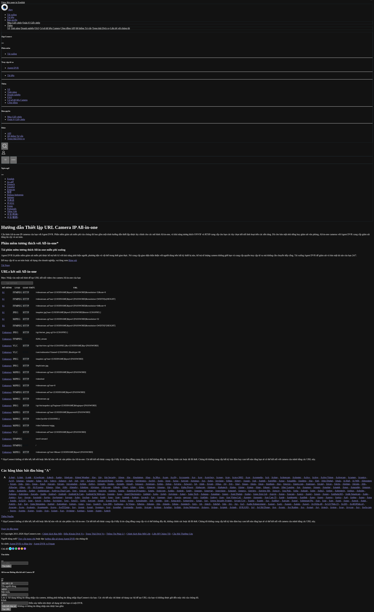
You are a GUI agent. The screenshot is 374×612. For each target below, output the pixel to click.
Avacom (12, 507)
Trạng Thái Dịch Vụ (95, 534)
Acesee (219, 477)
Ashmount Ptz (306, 500)
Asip (324, 500)
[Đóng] (2, 43)
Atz (236, 504)
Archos (47, 500)
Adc (46, 481)
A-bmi (12, 477)
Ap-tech (144, 497)
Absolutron (138, 477)
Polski (10, 206)
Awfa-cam (367, 507)
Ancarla (34, 494)
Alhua (22, 487)
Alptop (250, 487)
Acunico (362, 477)
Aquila (13, 500)
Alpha (176, 487)
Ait (195, 484)
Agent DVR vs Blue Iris (20, 543)
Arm (166, 500)
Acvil (11, 481)
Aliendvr (73, 487)
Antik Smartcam (352, 494)
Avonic (281, 507)
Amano (316, 487)
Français (11, 189)
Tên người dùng (8, 586)
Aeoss (175, 481)
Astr (26, 504)
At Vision (130, 504)
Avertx (139, 507)
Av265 (344, 504)
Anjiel (163, 494)
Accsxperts (184, 477)
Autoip (297, 504)
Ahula (338, 481)
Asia (317, 500)
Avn (274, 507)
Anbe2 (320, 490)
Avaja (21, 507)
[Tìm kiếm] (4, 146)
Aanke (59, 477)
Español (11, 187)
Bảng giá (73, 260)
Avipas (214, 507)
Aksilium (270, 484)
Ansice (300, 494)
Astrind (50, 504)
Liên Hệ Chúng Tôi (161, 534)
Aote (117, 497)
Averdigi (117, 507)
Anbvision (23, 494)
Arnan (199, 500)
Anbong (12, 494)
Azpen (98, 510)
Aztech (107, 510)
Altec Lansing (287, 487)
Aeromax (195, 481)
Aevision (219, 481)
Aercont (184, 481)
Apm (221, 497)
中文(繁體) (12, 217)
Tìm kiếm (6, 566)
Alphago (211, 487)
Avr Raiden (293, 507)
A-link (20, 477)
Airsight (120, 484)
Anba (295, 490)
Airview (177, 484)
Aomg (95, 497)
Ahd (317, 481)
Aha (310, 481)
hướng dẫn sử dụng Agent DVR (60, 539)
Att (200, 504)
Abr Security (110, 477)
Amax (345, 487)
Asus (88, 504)
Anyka (47, 497)
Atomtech (185, 504)
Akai (237, 484)
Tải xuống (12, 14)
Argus (130, 500)
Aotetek (125, 497)
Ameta (151, 490)
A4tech (50, 477)
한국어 (10, 203)
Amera (121, 490)
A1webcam (39, 477)
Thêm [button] (10, 25)
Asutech (97, 504)
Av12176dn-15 (332, 504)
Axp (62, 510)
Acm (227, 477)
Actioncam (285, 477)
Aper (169, 497)
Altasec (266, 487)
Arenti (100, 500)
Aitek (201, 484)
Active (315, 477)
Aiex (27, 484)
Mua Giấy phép (14, 22)
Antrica (12, 497)
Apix (195, 497)
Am (298, 487)
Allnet (125, 487)
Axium (54, 510)
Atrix (194, 504)
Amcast (82, 490)
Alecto (337, 484)
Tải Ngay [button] (5, 265)
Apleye (213, 497)
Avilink (177, 507)
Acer (200, 477)
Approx (329, 497)
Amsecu (242, 490)
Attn (224, 504)
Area (66, 500)
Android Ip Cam (76, 494)
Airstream (150, 484)
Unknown (7, 332)
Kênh (3, 600)
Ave (74, 507)
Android (62, 494)
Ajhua (218, 484)
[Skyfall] (16, 548)
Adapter (29, 481)
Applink (303, 497)
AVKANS (244, 507)
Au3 (242, 504)
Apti (346, 497)
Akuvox (287, 484)
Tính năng (15, 28)
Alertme (346, 484)
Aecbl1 (151, 481)
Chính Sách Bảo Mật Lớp (138, 534)
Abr (100, 477)
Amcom (92, 490)
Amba (11, 490)
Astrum (72, 504)
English (10, 179)
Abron (121, 477)
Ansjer (308, 494)
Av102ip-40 (316, 504)
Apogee (247, 497)
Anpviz (272, 494)
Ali (28, 487)
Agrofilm (272, 481)
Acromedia (257, 477)
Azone (90, 510)
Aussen (287, 504)
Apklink (204, 497)
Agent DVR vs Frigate (44, 543)
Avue (341, 507)
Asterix (12, 504)
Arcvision (57, 500)
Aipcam (51, 484)
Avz (358, 507)
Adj (70, 481)
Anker (183, 494)
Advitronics (140, 481)
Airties (160, 484)
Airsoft (129, 484)
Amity (189, 490)
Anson (317, 494)
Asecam (285, 500)
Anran (281, 494)
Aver (108, 507)
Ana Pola (286, 490)
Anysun (68, 497)
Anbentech (340, 490)
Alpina (233, 487)
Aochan (85, 497)
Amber (32, 490)
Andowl (52, 494)
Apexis (177, 497)
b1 (3, 292)
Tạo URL (6, 609)
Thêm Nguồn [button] (7, 516)
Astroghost (62, 504)
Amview (252, 490)
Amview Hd (264, 490)
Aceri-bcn (209, 477)
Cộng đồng (65, 28)
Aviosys (205, 507)
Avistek (233, 507)
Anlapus (204, 494)
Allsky (133, 487)
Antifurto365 (337, 494)
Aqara (361, 497)
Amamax (306, 487)
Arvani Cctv (239, 500)
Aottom (135, 497)
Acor (247, 477)
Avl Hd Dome (263, 507)
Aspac (346, 500)
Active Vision (327, 477)
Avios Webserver (191, 507)
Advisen (129, 481)
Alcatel (320, 484)
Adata (38, 481)
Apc (153, 497)
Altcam (275, 487)
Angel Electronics (132, 494)
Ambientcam (43, 490)
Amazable (355, 487)
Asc (267, 500)
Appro (320, 497)
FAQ (36, 28)
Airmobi (101, 484)
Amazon (366, 487)
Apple (281, 497)
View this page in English (13, 2)
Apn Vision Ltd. (233, 497)
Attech (207, 504)
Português (11, 209)
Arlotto (158, 500)
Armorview (188, 500)
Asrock (355, 500)
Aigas (34, 484)
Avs (302, 507)
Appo (312, 497)
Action (274, 477)
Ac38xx (156, 477)
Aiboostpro (366, 481)
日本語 (10, 200)
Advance (91, 481)
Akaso (245, 484)
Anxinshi (37, 497)
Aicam (13, 484)
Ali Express (38, 487)
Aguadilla (291, 481)
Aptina (353, 497)
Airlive (91, 484)
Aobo (77, 497)
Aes (203, 481)
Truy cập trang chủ (27, 539)
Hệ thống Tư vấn (84, 28)
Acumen (352, 477)
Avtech (324, 507)
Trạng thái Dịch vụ (101, 28)
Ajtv (231, 484)
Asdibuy (275, 500)
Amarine (326, 487)
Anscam (290, 494)
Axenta (21, 510)
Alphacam (200, 487)
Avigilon (168, 507)
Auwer (305, 504)
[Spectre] (10, 548)
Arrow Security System (221, 500)
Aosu (110, 497)
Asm (331, 500)
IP (2, 580)
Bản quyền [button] (12, 20)
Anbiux (350, 490)
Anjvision (172, 494)
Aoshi (102, 497)
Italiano (10, 197)
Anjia (155, 494)
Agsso (281, 481)
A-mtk (28, 477)
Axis (46, 510)
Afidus (229, 481)
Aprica (338, 497)
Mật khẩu (5, 592)
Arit (151, 500)
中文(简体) (12, 214)
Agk (254, 481)
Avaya (53, 507)
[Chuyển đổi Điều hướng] (13, 160)
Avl (252, 507)
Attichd (216, 504)
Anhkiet (146, 494)
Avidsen (157, 507)
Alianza (49, 487)
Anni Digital (236, 494)
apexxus (187, 497)
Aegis (160, 481)
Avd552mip (64, 507)
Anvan (27, 497)
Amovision (220, 490)
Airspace (139, 484)
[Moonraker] (13, 548)
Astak (363, 500)
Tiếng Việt (12, 211)
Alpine (241, 487)
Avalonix (30, 507)
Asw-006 (107, 504)
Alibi (64, 487)
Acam (165, 477)
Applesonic (292, 497)
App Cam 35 (270, 497)
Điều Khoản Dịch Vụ (74, 534)
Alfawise (13, 487)
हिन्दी (9, 192)
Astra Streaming (37, 504)
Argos (122, 500)
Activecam (341, 477)
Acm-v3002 (237, 477)
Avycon (349, 507)
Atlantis (166, 504)
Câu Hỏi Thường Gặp (182, 534)
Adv (82, 481)
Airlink (82, 484)
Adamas (20, 481)
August (271, 504)
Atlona (175, 504)
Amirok (180, 490)
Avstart (310, 507)
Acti (267, 477)
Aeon (167, 481)
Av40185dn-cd (356, 504)
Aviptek (223, 507)
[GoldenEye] (22, 548)
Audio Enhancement (255, 504)
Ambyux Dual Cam (61, 490)
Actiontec (296, 477)
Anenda (110, 494)
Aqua (369, 497)
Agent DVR (13, 68)
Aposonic (257, 497)
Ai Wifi (355, 481)
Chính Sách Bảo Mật (52, 534)
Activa (307, 477)
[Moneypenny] (19, 548)
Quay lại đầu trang (9, 529)
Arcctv (38, 500)
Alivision (94, 487)
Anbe (312, 490)
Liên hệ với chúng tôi (120, 28)
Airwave (188, 484)
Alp (168, 487)
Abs (128, 477)
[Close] (2, 578)
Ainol (42, 484)
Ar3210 (22, 500)
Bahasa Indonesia (15, 195)
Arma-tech (176, 500)
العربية (10, 181)
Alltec (141, 487)
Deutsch (11, 184)
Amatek (336, 487)
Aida (20, 484)
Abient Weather (82, 477)
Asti (19, 504)
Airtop (168, 484)
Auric (279, 504)
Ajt (224, 484)
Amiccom (160, 490)
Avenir (81, 507)
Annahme (215, 494)
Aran (30, 500)
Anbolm (360, 490)
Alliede (116, 487)
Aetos (210, 481)
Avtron (333, 507)
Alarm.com (298, 484)
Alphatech (222, 487)
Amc (74, 490)
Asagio (251, 500)
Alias (57, 487)
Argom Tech (111, 500)
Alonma (161, 487)
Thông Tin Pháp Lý (115, 534)
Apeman (161, 497)
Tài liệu (10, 17)
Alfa (363, 484)
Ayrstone (70, 510)
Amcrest (102, 490)
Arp (206, 500)
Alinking (84, 487)
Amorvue (208, 490)
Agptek (262, 481)
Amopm (198, 490)
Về (8, 28)
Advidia (119, 481)
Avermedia (128, 507)
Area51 (74, 500)
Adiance (62, 481)
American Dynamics (136, 490)
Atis (158, 504)
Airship (110, 484)
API (73, 28)
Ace (193, 477)
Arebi (82, 500)
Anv (20, 497)
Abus (147, 477)
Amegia (112, 490)
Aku (279, 484)
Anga (119, 494)
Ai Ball (346, 481)
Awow (13, 510)
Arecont (91, 500)
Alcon (329, 484)
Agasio (246, 481)
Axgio (39, 510)
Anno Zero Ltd (260, 494)
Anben (329, 490)
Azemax (81, 510)
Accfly (173, 477)
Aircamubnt (71, 484)
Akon (260, 484)
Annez (225, 494)
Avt (317, 507)
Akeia (253, 484)
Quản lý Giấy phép (31, 22)
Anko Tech (193, 494)
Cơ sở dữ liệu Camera (50, 28)
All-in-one (106, 487)
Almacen (151, 487)
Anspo (325, 494)
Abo (94, 477)
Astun (81, 504)
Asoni (338, 500)
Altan (258, 487)
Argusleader (141, 500)
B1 (3, 325)
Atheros (140, 504)
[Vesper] (25, 548)
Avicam (147, 507)
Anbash (304, 490)
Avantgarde (42, 507)
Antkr (365, 494)
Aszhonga (118, 504)
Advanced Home (105, 481)
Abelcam (68, 477)
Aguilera (302, 481)
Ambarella (21, 490)
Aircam (60, 484)
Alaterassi (310, 484)
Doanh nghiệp (27, 28)
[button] (3, 155)
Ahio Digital (327, 481)
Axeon (30, 510)
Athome (150, 504)
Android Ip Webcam (95, 494)
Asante (260, 500)
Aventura (99, 507)
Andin (43, 494)
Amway (276, 490)
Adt (76, 481)
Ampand (232, 490)
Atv (230, 504)
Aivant (210, 484)
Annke (247, 494)
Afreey (237, 481)
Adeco (53, 481)
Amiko (171, 490)
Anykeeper (57, 497)
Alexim (355, 484)
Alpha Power (187, 487)
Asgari (294, 500)
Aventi (90, 507)
